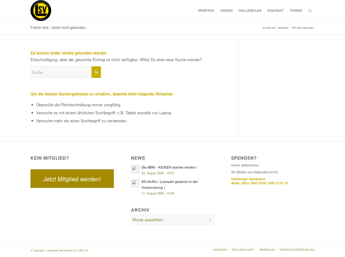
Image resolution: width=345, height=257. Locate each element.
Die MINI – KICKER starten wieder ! (169, 167)
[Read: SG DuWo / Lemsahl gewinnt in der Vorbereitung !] (135, 183)
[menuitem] (206, 10)
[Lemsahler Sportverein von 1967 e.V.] (41, 10)
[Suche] (309, 10)
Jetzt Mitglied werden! (72, 178)
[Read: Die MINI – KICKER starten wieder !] (135, 169)
